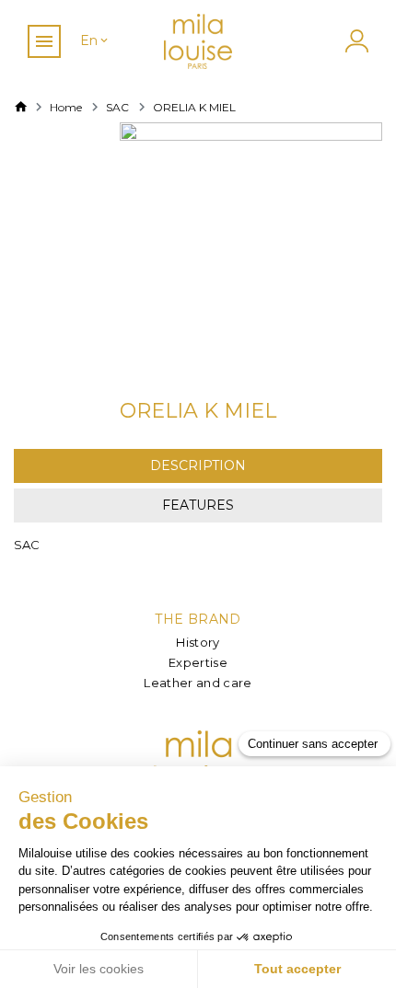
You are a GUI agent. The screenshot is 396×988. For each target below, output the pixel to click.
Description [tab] (198, 465)
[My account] (354, 40)
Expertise (198, 662)
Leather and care (197, 682)
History (197, 642)
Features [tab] (198, 505)
